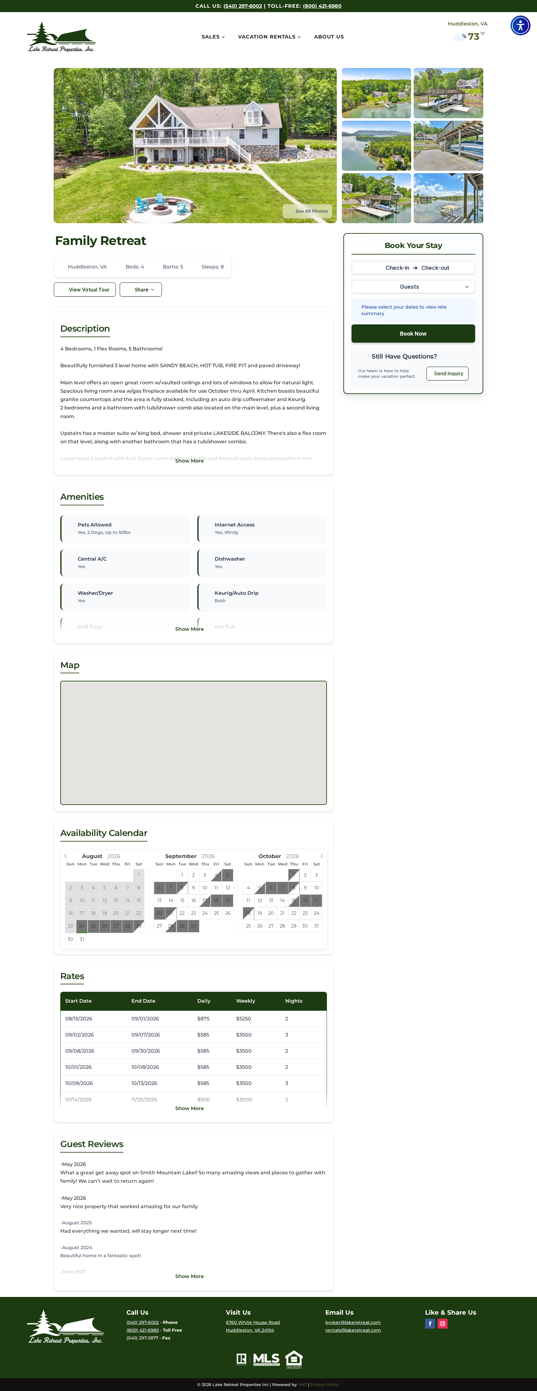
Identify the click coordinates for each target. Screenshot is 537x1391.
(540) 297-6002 (242, 6)
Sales (211, 37)
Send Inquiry (448, 373)
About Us (329, 37)
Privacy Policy (325, 1384)
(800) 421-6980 (322, 6)
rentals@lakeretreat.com (353, 1330)
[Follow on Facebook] (430, 1324)
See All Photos (312, 211)
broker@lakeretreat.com (353, 1322)
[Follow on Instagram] (443, 1324)
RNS (302, 1384)
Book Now (413, 333)
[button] (520, 25)
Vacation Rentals (267, 37)
